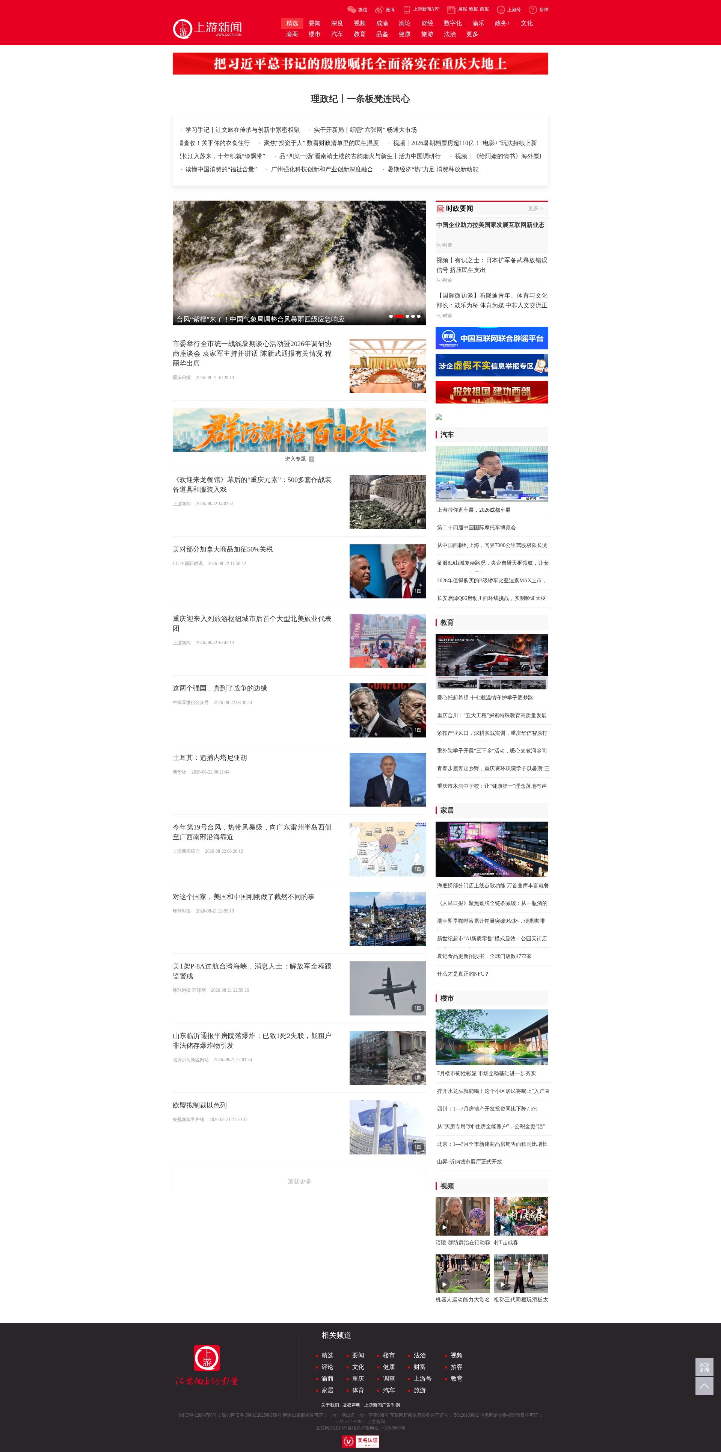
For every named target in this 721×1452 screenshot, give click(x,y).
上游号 (423, 1378)
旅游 (420, 1390)
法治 (420, 1355)
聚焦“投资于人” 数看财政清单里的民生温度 (384, 143)
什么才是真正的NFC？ (463, 974)
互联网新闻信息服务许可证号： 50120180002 (434, 1415)
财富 (420, 1367)
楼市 (389, 1355)
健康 (389, 1367)
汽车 (389, 1390)
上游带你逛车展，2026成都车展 (474, 510)
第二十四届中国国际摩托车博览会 (476, 527)
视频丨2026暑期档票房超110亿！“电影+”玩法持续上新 (527, 143)
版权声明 (351, 1405)
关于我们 (330, 1405)
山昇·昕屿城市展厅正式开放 (469, 1162)
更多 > (535, 208)
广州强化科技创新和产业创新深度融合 (323, 169)
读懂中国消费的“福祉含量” (222, 169)
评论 (327, 1367)
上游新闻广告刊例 (382, 1405)
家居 (327, 1390)
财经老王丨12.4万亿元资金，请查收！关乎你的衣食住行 (238, 143)
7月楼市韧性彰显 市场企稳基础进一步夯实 (486, 1073)
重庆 (358, 1378)
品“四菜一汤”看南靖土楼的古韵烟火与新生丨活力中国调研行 (321, 156)
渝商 (327, 1378)
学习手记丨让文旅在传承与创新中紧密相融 (243, 130)
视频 (457, 1355)
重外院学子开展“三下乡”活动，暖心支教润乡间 (492, 751)
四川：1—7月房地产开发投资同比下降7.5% (487, 1109)
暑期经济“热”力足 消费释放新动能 (433, 169)
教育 (457, 1378)
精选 (327, 1355)
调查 (389, 1378)
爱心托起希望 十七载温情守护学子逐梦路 (485, 698)
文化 (358, 1367)
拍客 (457, 1367)
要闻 (358, 1355)
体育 (358, 1390)
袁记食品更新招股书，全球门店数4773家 (484, 956)
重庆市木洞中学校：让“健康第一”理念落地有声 (492, 786)
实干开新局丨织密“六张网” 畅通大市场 (365, 130)
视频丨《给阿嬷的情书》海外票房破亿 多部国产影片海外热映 (498, 156)
